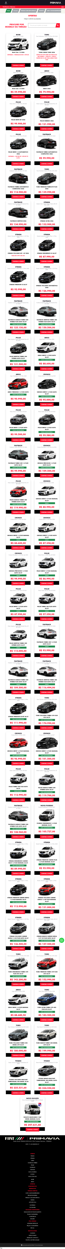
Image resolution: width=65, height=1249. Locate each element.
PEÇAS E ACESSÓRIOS (32, 1225)
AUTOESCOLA (32, 1202)
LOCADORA (32, 1207)
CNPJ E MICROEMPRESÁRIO (33, 1193)
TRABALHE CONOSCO (32, 1237)
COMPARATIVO (32, 1186)
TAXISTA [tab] (41, 10)
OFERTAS (32, 1184)
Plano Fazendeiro (32, 1214)
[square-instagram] (34, 1149)
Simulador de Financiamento (32, 1212)
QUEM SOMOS (32, 1235)
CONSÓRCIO (32, 1216)
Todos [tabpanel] (8, 10)
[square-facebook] (30, 1149)
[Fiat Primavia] (55, 3)
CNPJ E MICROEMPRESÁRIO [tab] (54, 10)
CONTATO (32, 1233)
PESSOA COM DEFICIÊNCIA (32, 1197)
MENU (6, 3)
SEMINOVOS (32, 1188)
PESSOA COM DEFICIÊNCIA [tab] (28, 10)
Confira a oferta (18, 65)
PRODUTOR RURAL (32, 1195)
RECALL (32, 1228)
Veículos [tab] (15, 10)
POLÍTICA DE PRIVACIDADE (32, 1240)
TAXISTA (32, 1200)
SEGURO (32, 1218)
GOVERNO (32, 1205)
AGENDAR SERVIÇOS (32, 1223)
